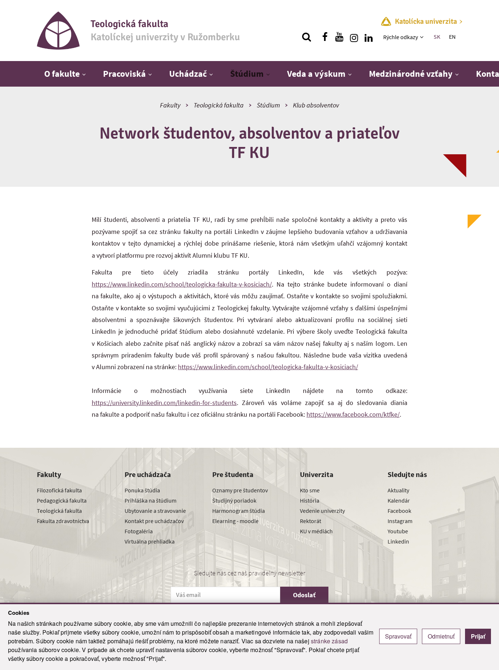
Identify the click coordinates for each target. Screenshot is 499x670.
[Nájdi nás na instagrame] (354, 37)
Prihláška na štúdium (150, 500)
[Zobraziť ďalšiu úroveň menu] (422, 36)
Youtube (398, 531)
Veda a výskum (316, 73)
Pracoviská (124, 73)
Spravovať (398, 636)
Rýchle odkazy (400, 37)
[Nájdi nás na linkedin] (368, 37)
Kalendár (399, 500)
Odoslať (304, 595)
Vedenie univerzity (322, 510)
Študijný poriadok (234, 500)
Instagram (400, 521)
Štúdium (247, 73)
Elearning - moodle (235, 521)
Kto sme (310, 490)
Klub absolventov (316, 105)
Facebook (399, 510)
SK (437, 36)
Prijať (478, 636)
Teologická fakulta (219, 105)
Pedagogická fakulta (62, 500)
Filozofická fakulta (59, 490)
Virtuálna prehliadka (150, 541)
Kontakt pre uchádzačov (154, 521)
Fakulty (170, 105)
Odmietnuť (441, 636)
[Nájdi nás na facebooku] (324, 37)
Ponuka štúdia (142, 490)
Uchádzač (188, 73)
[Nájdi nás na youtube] (339, 37)
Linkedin (398, 541)
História (309, 500)
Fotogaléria (139, 531)
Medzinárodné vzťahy (411, 73)
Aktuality (398, 490)
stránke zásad (329, 641)
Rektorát (310, 521)
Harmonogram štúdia (238, 510)
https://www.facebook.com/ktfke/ (353, 414)
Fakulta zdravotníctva (63, 521)
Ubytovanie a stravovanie (155, 510)
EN (452, 36)
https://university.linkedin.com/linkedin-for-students (164, 402)
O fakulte (62, 73)
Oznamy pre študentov (240, 490)
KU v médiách (316, 531)
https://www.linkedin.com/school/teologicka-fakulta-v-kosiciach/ (182, 284)
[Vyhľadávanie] (306, 37)
